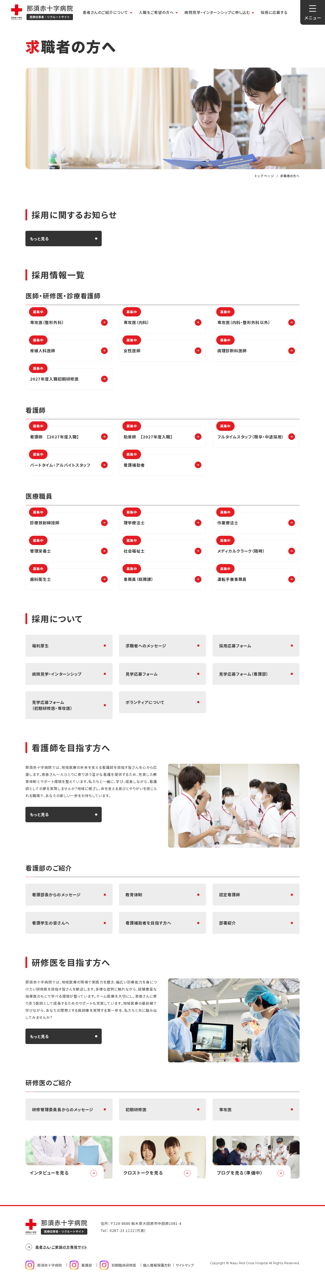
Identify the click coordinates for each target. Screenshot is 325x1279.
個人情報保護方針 (157, 1265)
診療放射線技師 (45, 519)
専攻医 (225, 1109)
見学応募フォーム (142, 674)
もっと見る (39, 238)
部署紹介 (227, 923)
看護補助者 (134, 461)
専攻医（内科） (136, 318)
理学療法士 (134, 519)
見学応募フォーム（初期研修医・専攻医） (52, 705)
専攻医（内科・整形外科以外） (243, 318)
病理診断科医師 (232, 347)
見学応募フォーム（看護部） (243, 674)
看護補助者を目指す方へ (148, 923)
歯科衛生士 (40, 575)
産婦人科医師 (42, 347)
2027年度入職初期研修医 (54, 375)
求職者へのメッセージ (146, 645)
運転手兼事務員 (232, 575)
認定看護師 (229, 894)
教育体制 (134, 894)
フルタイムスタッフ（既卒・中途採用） (250, 433)
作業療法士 (227, 519)
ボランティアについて (145, 702)
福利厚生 (40, 645)
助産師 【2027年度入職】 (148, 433)
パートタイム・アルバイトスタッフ (60, 461)
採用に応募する (274, 12)
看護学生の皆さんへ (50, 923)
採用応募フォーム (235, 645)
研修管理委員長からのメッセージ (62, 1109)
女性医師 (132, 347)
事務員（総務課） (138, 575)
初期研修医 (136, 1109)
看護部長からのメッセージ (56, 894)
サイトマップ (185, 1265)
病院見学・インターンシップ (57, 674)
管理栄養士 (40, 547)
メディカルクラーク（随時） (241, 547)
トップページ (264, 176)
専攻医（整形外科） (47, 318)
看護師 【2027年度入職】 (54, 433)
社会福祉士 (134, 547)
